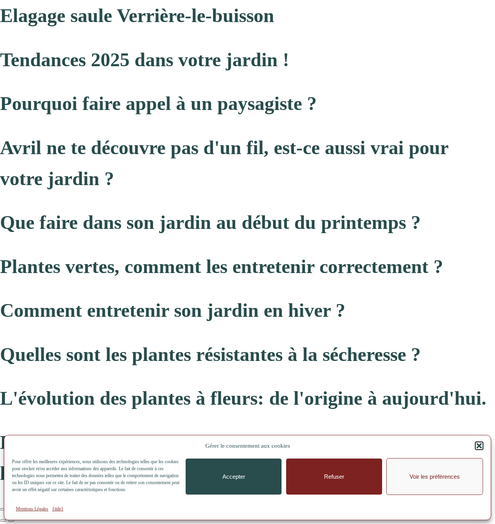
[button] (479, 446)
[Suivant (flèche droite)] (11, 520)
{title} (57, 509)
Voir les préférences (435, 476)
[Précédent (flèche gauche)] (3, 520)
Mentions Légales (32, 509)
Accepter (233, 476)
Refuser (334, 476)
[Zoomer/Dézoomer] (3, 509)
